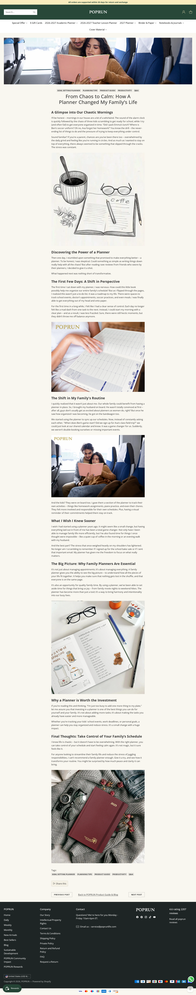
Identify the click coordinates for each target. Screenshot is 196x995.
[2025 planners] (98, 199)
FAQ (42, 956)
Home (7, 915)
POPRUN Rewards (13, 966)
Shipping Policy (47, 938)
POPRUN (25, 981)
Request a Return (49, 961)
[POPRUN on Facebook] (137, 917)
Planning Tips (90, 90)
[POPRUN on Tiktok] (150, 917)
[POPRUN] (98, 12)
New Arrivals (10, 935)
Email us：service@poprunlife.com (98, 926)
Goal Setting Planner (68, 90)
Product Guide (107, 90)
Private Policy (47, 943)
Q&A (136, 90)
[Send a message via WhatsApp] (191, 979)
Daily (6, 919)
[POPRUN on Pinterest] (141, 917)
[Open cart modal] (190, 12)
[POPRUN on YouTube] (154, 917)
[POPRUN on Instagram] (145, 917)
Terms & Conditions (50, 933)
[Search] (34, 12)
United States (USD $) (18, 976)
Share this (61, 883)
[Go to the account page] (183, 12)
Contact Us (45, 928)
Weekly (8, 925)
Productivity (125, 90)
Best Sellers (10, 939)
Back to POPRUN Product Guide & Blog (98, 894)
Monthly (8, 929)
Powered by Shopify (42, 981)
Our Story (45, 915)
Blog (6, 945)
